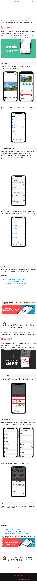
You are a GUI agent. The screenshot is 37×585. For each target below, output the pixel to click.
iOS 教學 (5, 20)
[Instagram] (32, 1)
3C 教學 (5, 332)
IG (3, 303)
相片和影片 (6, 318)
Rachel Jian (16, 24)
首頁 (1, 20)
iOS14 (4, 35)
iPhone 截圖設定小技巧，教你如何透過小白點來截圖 (13, 281)
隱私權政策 (24, 579)
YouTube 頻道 (7, 303)
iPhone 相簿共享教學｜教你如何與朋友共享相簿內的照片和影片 (15, 283)
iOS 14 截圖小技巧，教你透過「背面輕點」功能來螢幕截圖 (14, 528)
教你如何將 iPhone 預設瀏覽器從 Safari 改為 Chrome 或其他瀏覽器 (16, 533)
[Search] (35, 1)
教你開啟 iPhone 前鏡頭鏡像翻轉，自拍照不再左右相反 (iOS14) (15, 278)
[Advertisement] (18, 166)
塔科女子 (20, 579)
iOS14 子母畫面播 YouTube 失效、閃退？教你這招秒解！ (14, 529)
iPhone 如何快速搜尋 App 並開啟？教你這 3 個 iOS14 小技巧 (14, 531)
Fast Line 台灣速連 (33, 579)
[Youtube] (22, 575)
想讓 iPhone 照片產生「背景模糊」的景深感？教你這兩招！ (14, 279)
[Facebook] (31, 1)
